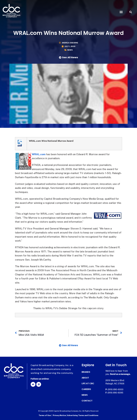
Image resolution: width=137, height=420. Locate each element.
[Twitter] (33, 384)
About (85, 377)
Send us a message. (120, 374)
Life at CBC (88, 383)
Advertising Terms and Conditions (82, 415)
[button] (121, 12)
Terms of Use (45, 415)
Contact (87, 400)
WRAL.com (38, 154)
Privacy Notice (59, 415)
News (70, 50)
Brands (86, 372)
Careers (86, 389)
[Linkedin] (38, 384)
